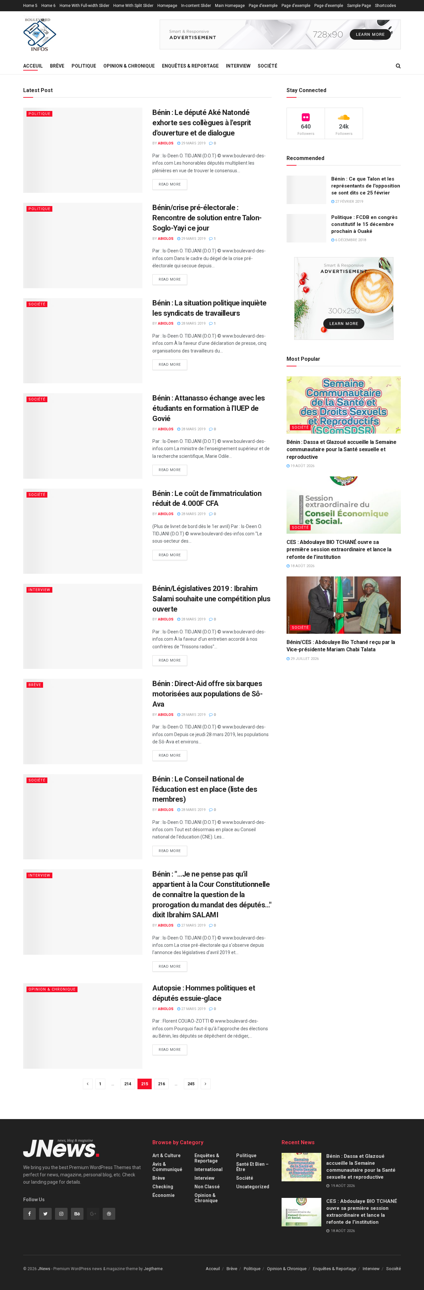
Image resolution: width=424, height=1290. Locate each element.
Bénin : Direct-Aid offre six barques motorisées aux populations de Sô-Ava (207, 693)
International (208, 1169)
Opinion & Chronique (129, 66)
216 (161, 1083)
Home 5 (30, 5)
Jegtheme (153, 1268)
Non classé (207, 1186)
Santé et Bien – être (252, 1166)
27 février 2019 (348, 201)
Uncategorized (252, 1186)
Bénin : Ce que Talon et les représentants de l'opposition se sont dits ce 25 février (365, 186)
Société (267, 66)
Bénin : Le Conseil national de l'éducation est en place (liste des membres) (204, 789)
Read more (170, 184)
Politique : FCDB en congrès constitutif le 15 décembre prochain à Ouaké (364, 224)
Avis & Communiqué (167, 1166)
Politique (84, 66)
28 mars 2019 (192, 323)
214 (127, 1083)
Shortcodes (385, 5)
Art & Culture (166, 1155)
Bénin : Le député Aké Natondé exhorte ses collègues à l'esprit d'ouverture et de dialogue (201, 122)
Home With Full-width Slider (84, 5)
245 (190, 1083)
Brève (57, 66)
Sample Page (359, 5)
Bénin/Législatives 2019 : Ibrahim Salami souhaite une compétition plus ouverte (211, 598)
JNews (44, 1268)
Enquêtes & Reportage (190, 66)
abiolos (166, 143)
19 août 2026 (302, 466)
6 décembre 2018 (350, 240)
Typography (33, 17)
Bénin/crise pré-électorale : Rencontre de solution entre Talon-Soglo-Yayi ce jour (207, 217)
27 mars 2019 (192, 925)
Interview (238, 66)
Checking (162, 1186)
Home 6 (48, 5)
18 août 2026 (302, 566)
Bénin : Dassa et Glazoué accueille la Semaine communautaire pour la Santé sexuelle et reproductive (342, 449)
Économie (163, 1195)
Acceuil (33, 66)
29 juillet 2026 (304, 659)
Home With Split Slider (133, 5)
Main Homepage (230, 5)
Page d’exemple (263, 5)
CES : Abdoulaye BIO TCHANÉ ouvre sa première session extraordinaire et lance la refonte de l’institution (339, 549)
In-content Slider (196, 5)
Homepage (167, 5)
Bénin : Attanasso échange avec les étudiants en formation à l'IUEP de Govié (208, 408)
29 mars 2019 (192, 143)
